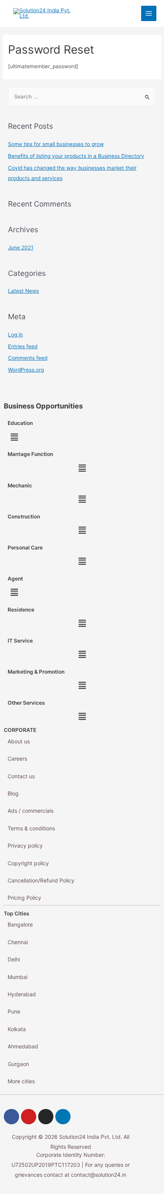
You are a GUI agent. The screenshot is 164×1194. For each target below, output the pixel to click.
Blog (13, 793)
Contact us (21, 776)
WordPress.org (26, 370)
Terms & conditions (31, 828)
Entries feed (22, 346)
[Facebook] (11, 1116)
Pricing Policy (24, 897)
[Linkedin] (63, 1116)
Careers (17, 758)
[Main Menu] (149, 13)
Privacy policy (25, 845)
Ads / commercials (30, 810)
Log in (15, 334)
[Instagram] (45, 1116)
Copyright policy (28, 863)
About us (19, 741)
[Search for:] (82, 96)
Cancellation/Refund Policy (41, 880)
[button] (14, 437)
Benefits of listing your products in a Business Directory (76, 156)
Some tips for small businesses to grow (56, 144)
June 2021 (20, 247)
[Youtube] (28, 1116)
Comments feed (27, 358)
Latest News (23, 291)
